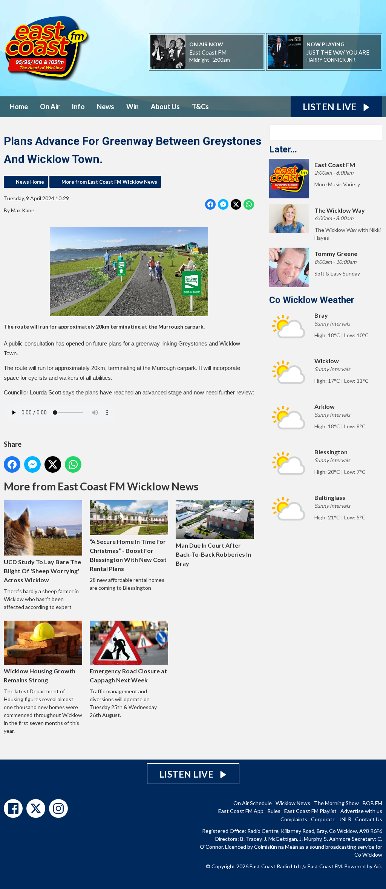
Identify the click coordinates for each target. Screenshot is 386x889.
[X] (35, 808)
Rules (273, 811)
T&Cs (200, 106)
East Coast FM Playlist (310, 811)
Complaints (293, 819)
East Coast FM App (240, 811)
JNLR (345, 819)
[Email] (239, 60)
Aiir (377, 866)
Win (132, 106)
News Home (30, 182)
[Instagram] (58, 808)
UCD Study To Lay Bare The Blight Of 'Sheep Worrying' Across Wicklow (42, 570)
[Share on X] (236, 204)
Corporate (323, 819)
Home (19, 106)
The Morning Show (336, 803)
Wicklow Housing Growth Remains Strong (39, 675)
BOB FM (372, 803)
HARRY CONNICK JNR (330, 60)
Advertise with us (361, 811)
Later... (283, 149)
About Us (165, 106)
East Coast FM (208, 52)
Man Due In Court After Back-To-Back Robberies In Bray (213, 554)
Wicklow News (293, 803)
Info (78, 106)
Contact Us (368, 819)
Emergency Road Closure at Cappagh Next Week (128, 675)
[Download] (364, 60)
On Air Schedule (252, 803)
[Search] (376, 132)
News (105, 106)
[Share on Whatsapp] (249, 204)
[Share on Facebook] (210, 204)
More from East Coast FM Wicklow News (109, 182)
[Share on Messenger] (223, 204)
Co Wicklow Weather (311, 300)
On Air (50, 106)
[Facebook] (13, 808)
